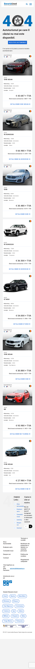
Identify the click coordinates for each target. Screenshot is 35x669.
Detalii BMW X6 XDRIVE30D (19, 159)
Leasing (19, 519)
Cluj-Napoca (8, 606)
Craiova (6, 611)
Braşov (15, 601)
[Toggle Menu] (31, 4)
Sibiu (23, 616)
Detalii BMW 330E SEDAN (19, 104)
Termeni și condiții (24, 539)
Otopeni (15, 616)
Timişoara (19, 621)
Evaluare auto (7, 547)
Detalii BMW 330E (22, 379)
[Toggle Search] (27, 4)
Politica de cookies (24, 555)
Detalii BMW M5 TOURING (19, 434)
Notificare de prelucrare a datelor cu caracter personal (25, 547)
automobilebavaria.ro (17, 568)
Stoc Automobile (7, 542)
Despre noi (7, 554)
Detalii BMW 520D (22, 214)
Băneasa (6, 601)
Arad (5, 596)
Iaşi (14, 611)
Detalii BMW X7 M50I (21, 324)
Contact (19, 528)
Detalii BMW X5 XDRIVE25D (19, 269)
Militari (6, 616)
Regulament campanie (25, 560)
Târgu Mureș (8, 621)
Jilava (21, 611)
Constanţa (19, 606)
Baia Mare (22, 596)
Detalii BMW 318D (22, 489)
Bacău (13, 596)
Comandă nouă (8, 551)
